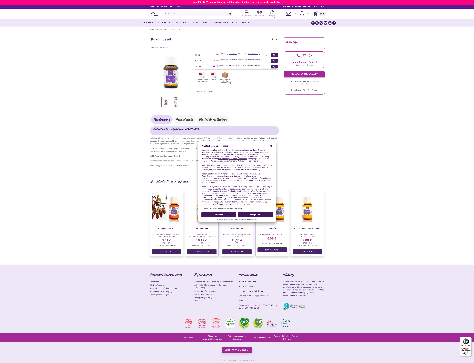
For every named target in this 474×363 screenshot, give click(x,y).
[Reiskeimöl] (272, 39)
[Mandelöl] (276, 39)
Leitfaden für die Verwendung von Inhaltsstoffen (214, 281)
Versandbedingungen (254, 54)
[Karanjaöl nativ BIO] (166, 207)
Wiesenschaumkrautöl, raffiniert (307, 228)
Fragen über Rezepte (203, 294)
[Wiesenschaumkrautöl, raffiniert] (307, 207)
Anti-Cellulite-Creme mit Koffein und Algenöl (304, 83)
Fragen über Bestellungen (205, 291)
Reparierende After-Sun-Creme (304, 90)
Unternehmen (156, 281)
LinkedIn (330, 23)
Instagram (325, 23)
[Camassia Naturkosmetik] (153, 14)
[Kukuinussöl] (188, 91)
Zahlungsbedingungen (159, 295)
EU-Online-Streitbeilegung (161, 291)
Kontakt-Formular (246, 286)
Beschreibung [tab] (162, 119)
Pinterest (321, 23)
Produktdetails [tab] (184, 119)
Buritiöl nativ (237, 228)
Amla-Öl (272, 228)
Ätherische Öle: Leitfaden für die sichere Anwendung (210, 286)
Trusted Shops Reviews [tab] (213, 119)
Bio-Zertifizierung (157, 285)
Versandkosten (233, 54)
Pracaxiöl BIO (202, 228)
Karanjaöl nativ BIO (166, 228)
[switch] (465, 353)
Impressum (188, 337)
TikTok (334, 23)
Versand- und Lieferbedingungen (163, 288)
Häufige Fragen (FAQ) (203, 297)
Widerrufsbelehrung (261, 337)
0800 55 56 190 (270, 305)
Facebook (313, 23)
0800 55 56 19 (252, 308)
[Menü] (470, 338)
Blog (196, 301)
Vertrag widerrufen (237, 350)
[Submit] (230, 13)
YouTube (317, 23)
